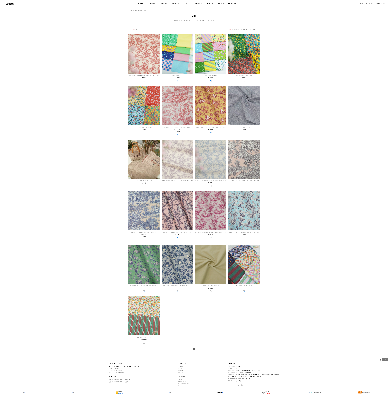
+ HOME (131, 10)
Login (361, 3)
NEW (230, 29)
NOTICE (180, 366)
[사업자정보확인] (257, 370)
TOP (385, 359)
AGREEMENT (182, 381)
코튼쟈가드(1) (200, 20)
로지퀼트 (10, 4)
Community (233, 3)
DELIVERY (181, 372)
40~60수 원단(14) (188, 20)
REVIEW (180, 370)
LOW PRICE (246, 29)
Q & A (180, 368)
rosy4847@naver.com (240, 380)
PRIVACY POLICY (183, 384)
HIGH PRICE (237, 29)
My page (371, 3)
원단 (145, 10)
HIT (258, 29)
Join (365, 3)
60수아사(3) (176, 20)
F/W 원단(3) (211, 20)
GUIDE (180, 386)
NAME (253, 29)
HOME (180, 379)
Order (378, 3)
